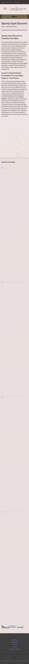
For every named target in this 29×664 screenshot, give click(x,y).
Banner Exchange (14, 649)
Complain (15, 657)
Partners (14, 644)
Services (16, 2)
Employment (14, 642)
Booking (14, 640)
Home (3, 26)
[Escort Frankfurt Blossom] (14, 9)
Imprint (14, 647)
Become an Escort (6, 2)
